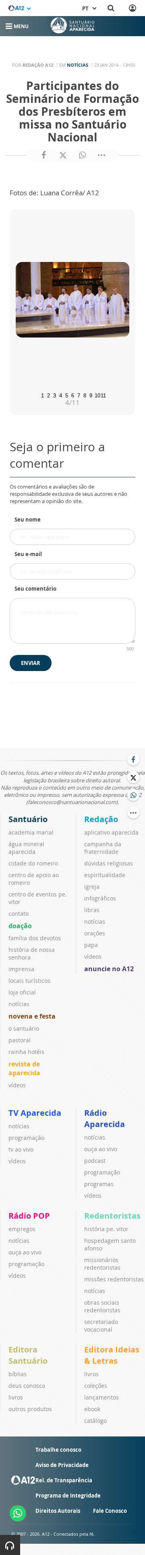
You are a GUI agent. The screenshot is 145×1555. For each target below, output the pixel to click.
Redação (101, 819)
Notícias (77, 65)
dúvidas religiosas (108, 863)
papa (91, 945)
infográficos (100, 898)
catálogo (95, 1420)
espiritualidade (104, 875)
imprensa (21, 969)
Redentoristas (112, 1215)
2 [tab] (48, 395)
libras (91, 910)
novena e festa (32, 1016)
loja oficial (22, 992)
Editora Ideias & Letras (111, 1355)
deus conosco (26, 1385)
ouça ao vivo (100, 1149)
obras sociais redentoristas (102, 1306)
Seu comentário (35, 588)
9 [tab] (90, 395)
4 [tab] (60, 395)
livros (15, 1397)
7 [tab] (78, 395)
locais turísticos (29, 980)
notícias (18, 1004)
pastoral (19, 1040)
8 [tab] (84, 395)
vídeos (17, 1085)
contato (18, 913)
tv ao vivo (20, 1149)
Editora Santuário (28, 1355)
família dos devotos (34, 938)
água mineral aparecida (26, 847)
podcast (95, 1160)
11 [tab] (103, 395)
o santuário (23, 1028)
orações (94, 933)
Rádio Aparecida (104, 1118)
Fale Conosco (110, 1510)
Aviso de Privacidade (62, 1465)
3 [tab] (54, 395)
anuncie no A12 (109, 968)
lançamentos (101, 1397)
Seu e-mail (28, 554)
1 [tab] (42, 395)
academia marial (31, 832)
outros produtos (30, 1409)
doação (20, 925)
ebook (92, 1409)
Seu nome (27, 519)
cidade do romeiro (33, 863)
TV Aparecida (34, 1112)
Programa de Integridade (68, 1495)
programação (26, 1138)
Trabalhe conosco (58, 1449)
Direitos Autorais (57, 1510)
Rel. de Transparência (63, 1480)
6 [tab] (72, 395)
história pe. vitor (106, 1229)
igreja (91, 886)
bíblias (17, 1374)
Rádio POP (29, 1215)
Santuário (28, 819)
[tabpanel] (72, 300)
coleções (95, 1385)
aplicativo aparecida (111, 832)
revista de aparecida (24, 1068)
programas (99, 1184)
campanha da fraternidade (102, 847)
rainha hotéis (26, 1052)
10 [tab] (97, 395)
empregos (21, 1229)
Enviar (30, 663)
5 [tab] (66, 395)
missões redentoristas (114, 1279)
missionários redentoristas (102, 1263)
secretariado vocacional (101, 1325)
